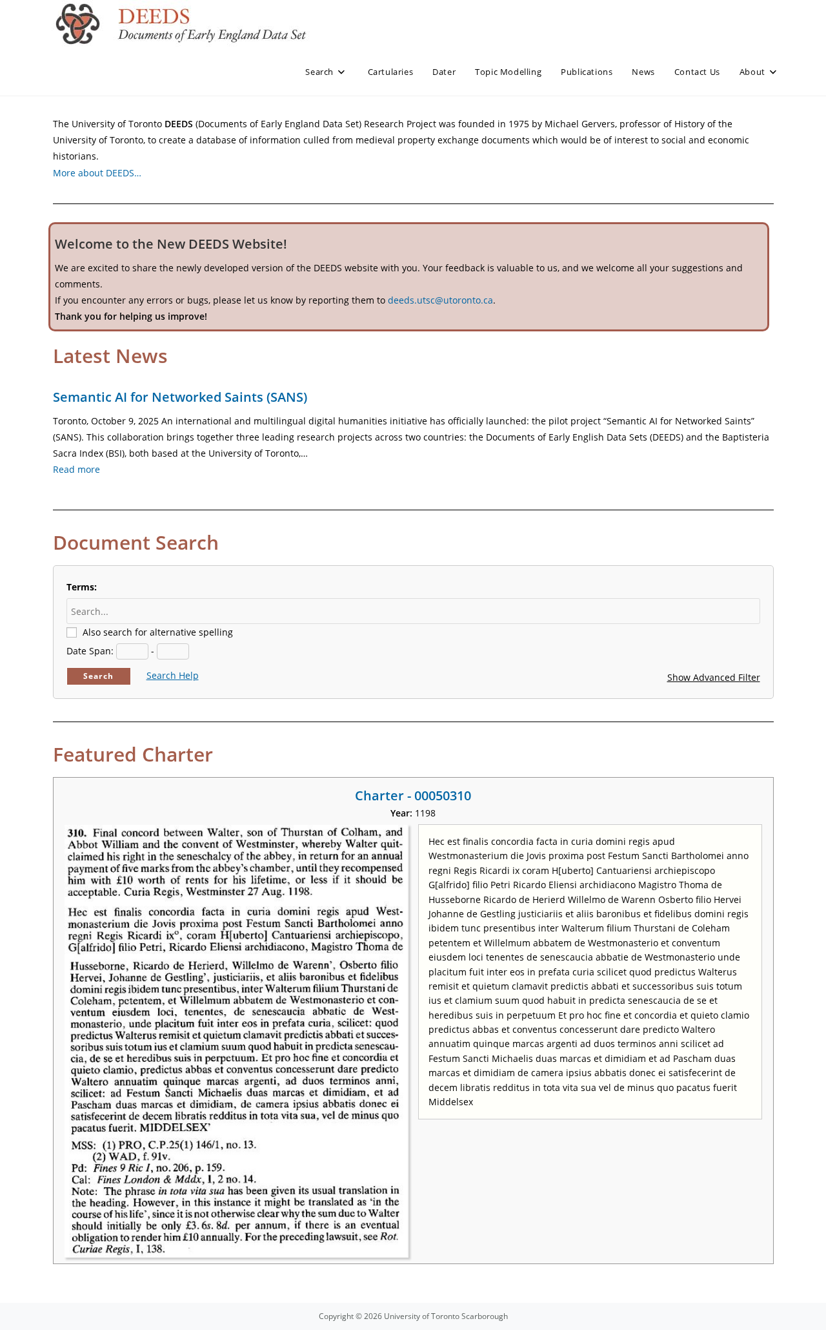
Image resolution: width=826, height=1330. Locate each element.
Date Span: (90, 651)
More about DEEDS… (97, 173)
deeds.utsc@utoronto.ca (440, 300)
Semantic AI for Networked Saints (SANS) (180, 397)
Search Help (172, 675)
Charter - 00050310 (413, 795)
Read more (76, 469)
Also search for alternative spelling (158, 632)
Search (98, 675)
